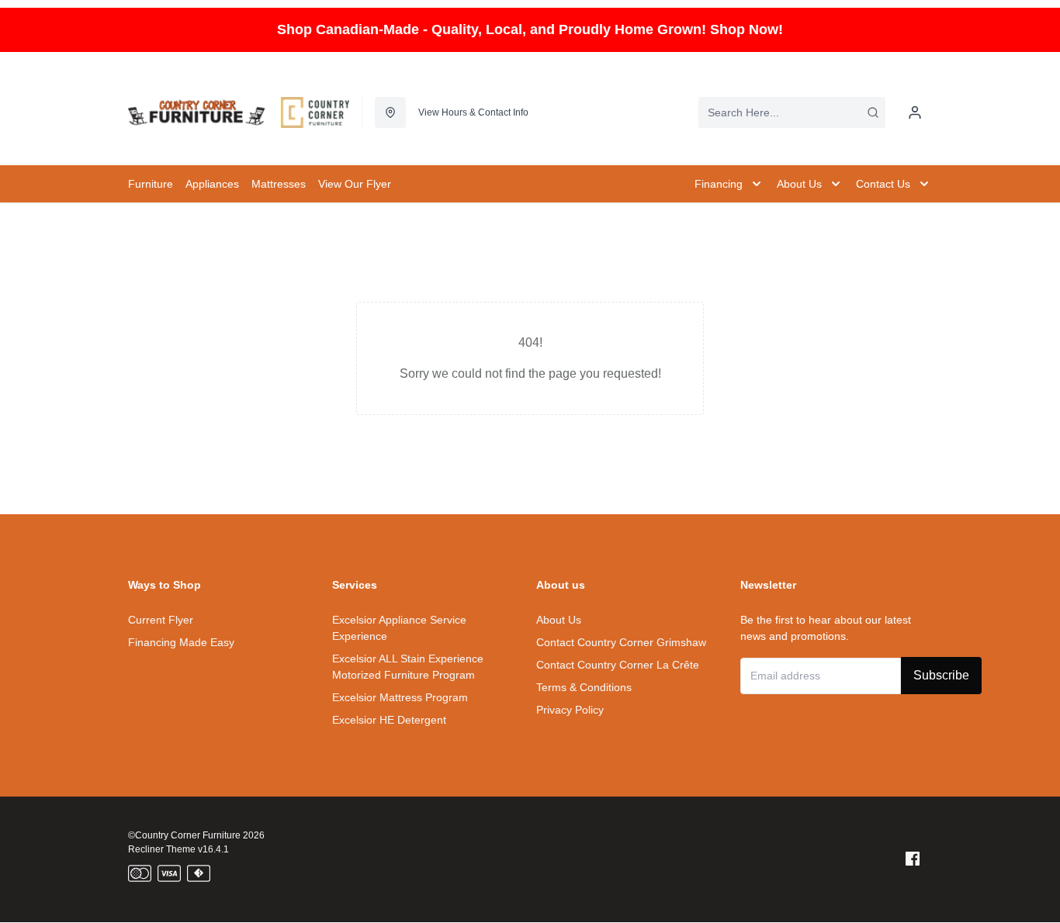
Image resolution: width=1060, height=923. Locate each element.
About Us (558, 620)
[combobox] (791, 112)
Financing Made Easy (181, 642)
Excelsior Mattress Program (400, 697)
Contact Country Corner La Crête (617, 665)
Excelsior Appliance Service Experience (399, 628)
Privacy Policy (570, 709)
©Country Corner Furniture (184, 835)
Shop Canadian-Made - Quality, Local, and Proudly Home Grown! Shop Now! (530, 29)
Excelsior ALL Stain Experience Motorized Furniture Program (407, 666)
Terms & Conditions (584, 687)
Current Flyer (160, 620)
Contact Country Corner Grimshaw (621, 642)
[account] (915, 112)
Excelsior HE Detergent (389, 720)
